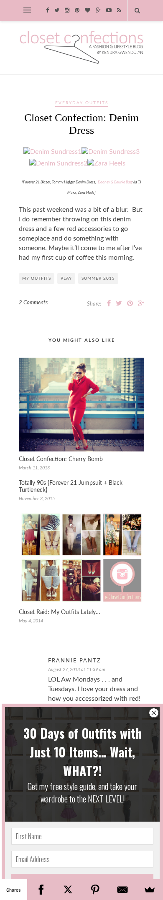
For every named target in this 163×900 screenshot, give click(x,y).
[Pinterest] (95, 889)
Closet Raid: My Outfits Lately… (59, 612)
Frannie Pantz (74, 661)
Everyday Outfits (81, 103)
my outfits (36, 278)
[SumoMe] (149, 889)
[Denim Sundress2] (58, 163)
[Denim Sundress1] (52, 151)
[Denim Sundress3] (111, 151)
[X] (68, 889)
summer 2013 (98, 278)
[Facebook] (40, 889)
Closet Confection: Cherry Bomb (61, 459)
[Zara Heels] (110, 163)
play (66, 278)
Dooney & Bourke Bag (115, 182)
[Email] (122, 889)
